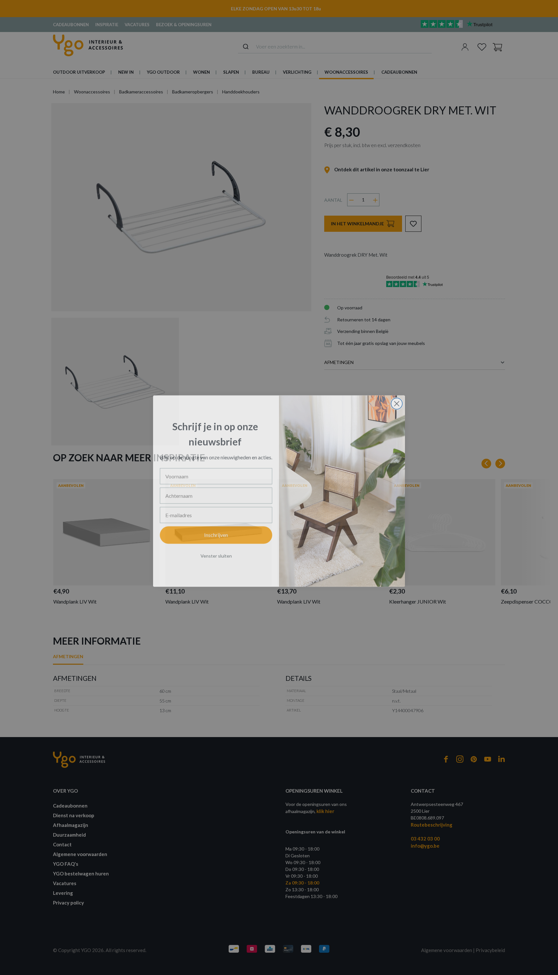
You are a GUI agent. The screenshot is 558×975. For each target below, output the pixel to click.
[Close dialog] (396, 400)
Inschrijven (216, 531)
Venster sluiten (216, 552)
